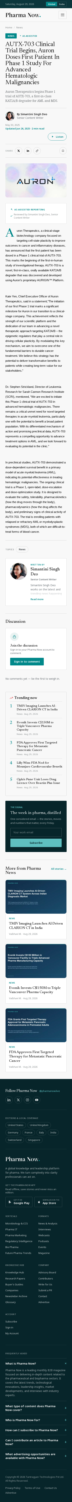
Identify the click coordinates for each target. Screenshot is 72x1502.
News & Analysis (47, 1223)
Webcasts (44, 1235)
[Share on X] (18, 150)
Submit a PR (45, 1290)
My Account (12, 1333)
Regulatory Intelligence (18, 1241)
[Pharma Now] (23, 15)
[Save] (63, 150)
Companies (11, 1290)
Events (42, 1247)
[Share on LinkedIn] (27, 150)
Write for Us (45, 1284)
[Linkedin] (9, 1100)
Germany (13, 1132)
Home (8, 27)
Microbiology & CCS (16, 1223)
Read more (37, 599)
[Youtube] (36, 1100)
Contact (42, 1296)
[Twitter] (18, 1100)
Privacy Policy (12, 1488)
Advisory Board (47, 1272)
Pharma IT (11, 1229)
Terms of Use (32, 1488)
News (19, 27)
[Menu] (63, 15)
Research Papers (15, 1278)
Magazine (44, 1253)
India (62, 4)
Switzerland (15, 1140)
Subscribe (36, 843)
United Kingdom (39, 1125)
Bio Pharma (11, 1247)
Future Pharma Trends (18, 1253)
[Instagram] (27, 1100)
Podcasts (43, 1241)
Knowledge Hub (14, 1272)
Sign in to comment (27, 661)
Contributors (45, 1278)
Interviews (44, 1229)
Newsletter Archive (16, 1296)
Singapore (34, 1140)
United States (15, 1125)
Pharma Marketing (15, 1235)
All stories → (59, 868)
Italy (41, 1132)
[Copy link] (37, 150)
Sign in (9, 1327)
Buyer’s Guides (14, 1284)
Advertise (44, 1302)
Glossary (10, 1302)
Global (51, 4)
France (28, 1132)
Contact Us (51, 1488)
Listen (59, 136)
